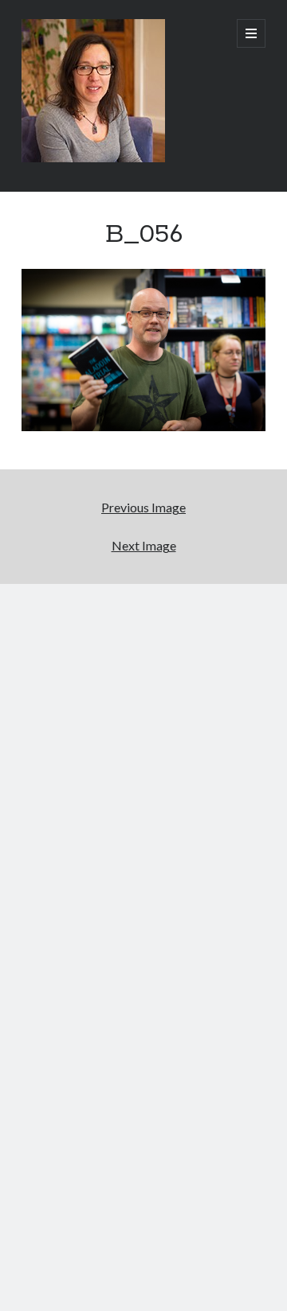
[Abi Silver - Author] (93, 158)
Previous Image (143, 507)
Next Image (144, 545)
